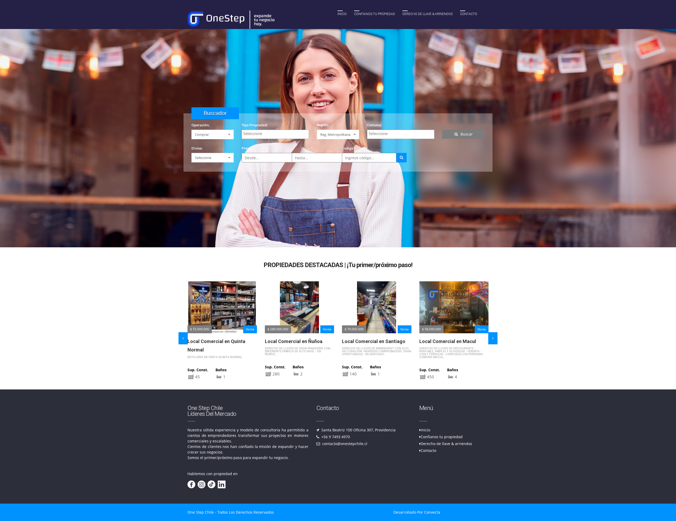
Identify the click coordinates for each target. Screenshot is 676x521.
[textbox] (276, 133)
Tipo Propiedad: (255, 125)
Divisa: (197, 148)
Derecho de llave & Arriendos (427, 14)
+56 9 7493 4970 (335, 436)
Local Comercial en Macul (370, 341)
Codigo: (348, 148)
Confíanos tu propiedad (374, 14)
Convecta (432, 512)
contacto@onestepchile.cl (344, 443)
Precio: (247, 148)
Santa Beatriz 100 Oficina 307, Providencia (358, 429)
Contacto (468, 14)
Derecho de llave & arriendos (446, 443)
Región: (323, 125)
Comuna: (374, 125)
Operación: (200, 125)
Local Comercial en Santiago (296, 341)
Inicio (342, 14)
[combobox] (275, 134)
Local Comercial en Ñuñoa (216, 341)
